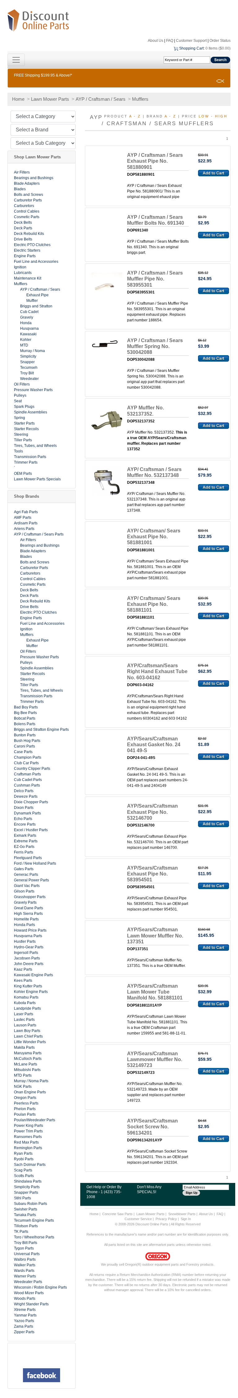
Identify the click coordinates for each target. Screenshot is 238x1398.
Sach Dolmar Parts (30, 1164)
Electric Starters (27, 250)
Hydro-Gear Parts (28, 947)
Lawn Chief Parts (28, 1036)
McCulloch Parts (28, 1058)
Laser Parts (23, 1014)
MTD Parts (23, 1075)
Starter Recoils (26, 429)
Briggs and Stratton (36, 306)
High (221, 116)
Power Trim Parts (28, 1131)
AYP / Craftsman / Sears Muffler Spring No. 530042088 (155, 346)
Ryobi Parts (23, 1159)
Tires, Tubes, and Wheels (35, 445)
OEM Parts (23, 473)
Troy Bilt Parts (25, 1243)
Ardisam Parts (25, 523)
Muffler (32, 300)
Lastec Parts (24, 1019)
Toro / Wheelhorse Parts (34, 1237)
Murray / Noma (32, 351)
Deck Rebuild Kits (29, 234)
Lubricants (23, 273)
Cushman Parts (27, 785)
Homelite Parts (26, 919)
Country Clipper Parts (32, 768)
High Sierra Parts (28, 913)
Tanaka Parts (25, 1215)
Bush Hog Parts (27, 741)
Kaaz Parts (23, 969)
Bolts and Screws (28, 194)
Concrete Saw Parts (117, 1214)
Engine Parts (25, 256)
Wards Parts (24, 1270)
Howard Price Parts (30, 930)
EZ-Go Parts (24, 847)
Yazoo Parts (24, 1321)
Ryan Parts (23, 1153)
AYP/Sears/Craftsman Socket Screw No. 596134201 (152, 1126)
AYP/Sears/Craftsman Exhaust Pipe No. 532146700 (152, 811)
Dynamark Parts (27, 813)
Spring (19, 418)
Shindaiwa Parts (28, 1181)
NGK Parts (23, 1086)
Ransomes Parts (28, 1137)
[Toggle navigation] (16, 60)
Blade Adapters (27, 183)
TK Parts (21, 1231)
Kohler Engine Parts (31, 992)
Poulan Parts (25, 1114)
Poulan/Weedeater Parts (34, 1120)
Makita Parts (24, 1047)
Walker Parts (24, 1265)
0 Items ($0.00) (218, 48)
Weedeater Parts (28, 1282)
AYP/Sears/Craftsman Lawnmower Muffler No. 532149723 (154, 1059)
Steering (21, 434)
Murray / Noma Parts (31, 1081)
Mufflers (140, 99)
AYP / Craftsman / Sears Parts (39, 534)
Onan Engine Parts (30, 1092)
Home (18, 99)
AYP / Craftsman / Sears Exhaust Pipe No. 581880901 (155, 161)
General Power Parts (31, 880)
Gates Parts (23, 869)
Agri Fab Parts (26, 512)
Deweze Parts (25, 796)
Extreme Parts (25, 841)
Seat (18, 401)
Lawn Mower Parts (50, 99)
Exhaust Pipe (37, 295)
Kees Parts (23, 980)
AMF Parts (22, 517)
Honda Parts (24, 925)
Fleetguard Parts (28, 858)
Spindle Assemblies (30, 412)
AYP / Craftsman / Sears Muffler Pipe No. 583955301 (155, 278)
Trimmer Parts (25, 462)
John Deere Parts (28, 964)
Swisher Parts (25, 1209)
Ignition (20, 267)
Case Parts (23, 752)
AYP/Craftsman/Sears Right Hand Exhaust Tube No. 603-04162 (157, 671)
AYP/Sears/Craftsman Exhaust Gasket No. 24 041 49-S (153, 744)
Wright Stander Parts (31, 1304)
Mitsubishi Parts (27, 1070)
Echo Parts (23, 819)
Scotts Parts (24, 1176)
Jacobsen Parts (27, 958)
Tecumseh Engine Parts (34, 1220)
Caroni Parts (24, 746)
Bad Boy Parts (26, 707)
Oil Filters (22, 384)
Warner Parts (25, 1276)
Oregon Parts (25, 1098)
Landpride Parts (27, 1008)
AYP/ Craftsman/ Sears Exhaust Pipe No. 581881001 (153, 536)
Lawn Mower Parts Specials (37, 479)
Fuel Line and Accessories (36, 261)
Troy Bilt (27, 373)
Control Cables (26, 211)
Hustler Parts (25, 941)
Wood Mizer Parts (29, 1293)
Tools (18, 451)
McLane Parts (25, 1064)
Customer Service (138, 1219)
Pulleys (20, 395)
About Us (155, 40)
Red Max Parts (26, 1142)
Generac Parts (26, 874)
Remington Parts (28, 1148)
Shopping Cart (191, 48)
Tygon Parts (24, 1248)
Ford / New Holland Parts (35, 863)
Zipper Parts (24, 1332)
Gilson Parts (24, 891)
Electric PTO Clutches (32, 245)
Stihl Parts (22, 1198)
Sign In (186, 1219)
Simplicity (28, 356)
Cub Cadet (29, 312)
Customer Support (191, 40)
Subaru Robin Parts (30, 1204)
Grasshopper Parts (30, 897)
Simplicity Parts (27, 1187)
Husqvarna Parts (28, 936)
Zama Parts (23, 1326)
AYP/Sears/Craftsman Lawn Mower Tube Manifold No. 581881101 (155, 991)
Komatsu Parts (26, 997)
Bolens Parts (24, 724)
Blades (20, 189)
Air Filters (22, 172)
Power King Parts (28, 1125)
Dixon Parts (23, 807)
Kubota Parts (25, 1003)
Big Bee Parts (25, 713)
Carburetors (24, 206)
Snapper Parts (26, 1192)
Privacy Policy (166, 1219)
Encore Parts (25, 824)
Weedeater (29, 379)
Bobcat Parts (24, 718)
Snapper (27, 362)
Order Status (220, 40)
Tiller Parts (23, 440)
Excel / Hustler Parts (31, 830)
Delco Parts (23, 791)
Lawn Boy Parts (27, 1031)
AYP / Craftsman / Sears (101, 99)
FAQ (169, 40)
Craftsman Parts (27, 774)
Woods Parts (24, 1298)
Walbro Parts (25, 1259)
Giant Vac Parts (27, 886)
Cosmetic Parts (26, 217)
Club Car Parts (26, 763)
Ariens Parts (24, 529)
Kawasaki (28, 334)
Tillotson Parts (26, 1226)
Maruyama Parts (28, 1053)
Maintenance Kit (27, 278)
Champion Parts (27, 757)
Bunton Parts (25, 735)
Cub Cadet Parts (28, 780)
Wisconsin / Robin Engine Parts (40, 1287)
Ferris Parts (23, 852)
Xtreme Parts (25, 1310)
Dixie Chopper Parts (31, 802)
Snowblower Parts (182, 1214)
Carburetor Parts (28, 200)
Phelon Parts (25, 1109)
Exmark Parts (25, 835)
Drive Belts (23, 239)
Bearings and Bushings (33, 178)
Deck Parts (23, 228)
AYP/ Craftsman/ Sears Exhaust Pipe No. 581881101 (153, 604)
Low (204, 116)
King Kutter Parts (28, 986)
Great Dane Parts (28, 908)
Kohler (25, 339)
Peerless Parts (26, 1103)
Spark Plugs (24, 406)
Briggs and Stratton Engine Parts (41, 729)
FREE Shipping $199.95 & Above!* (43, 75)
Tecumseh (28, 367)
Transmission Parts (30, 457)
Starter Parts (24, 423)
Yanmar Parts (25, 1315)
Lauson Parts (25, 1025)
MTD (24, 345)
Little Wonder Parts (30, 1042)
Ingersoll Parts (26, 952)
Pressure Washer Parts (33, 390)
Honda (26, 323)
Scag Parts (23, 1170)
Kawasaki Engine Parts (33, 975)
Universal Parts (27, 1254)
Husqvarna (29, 328)
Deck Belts (23, 222)
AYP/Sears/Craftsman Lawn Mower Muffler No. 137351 (155, 935)
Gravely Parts (25, 902)
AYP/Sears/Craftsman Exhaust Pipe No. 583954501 (152, 873)
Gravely (26, 317)
